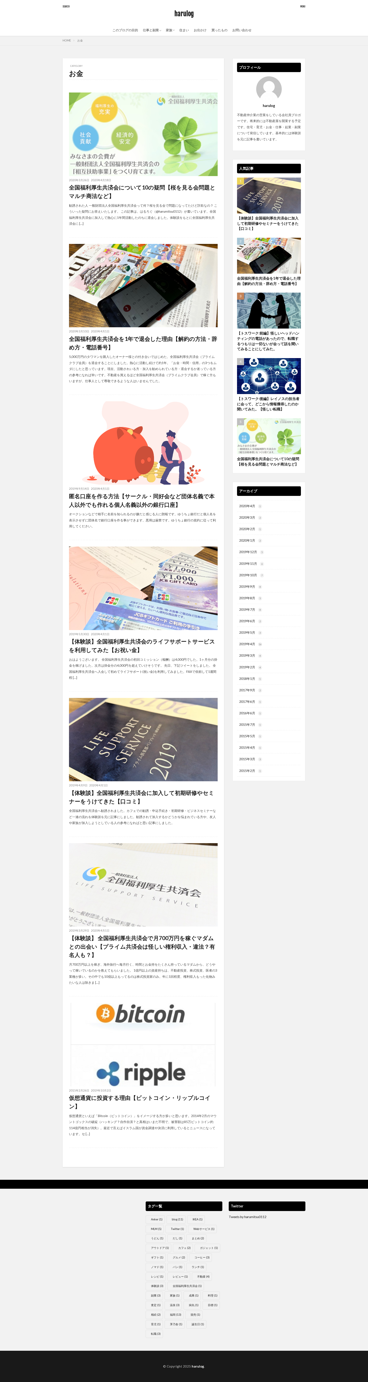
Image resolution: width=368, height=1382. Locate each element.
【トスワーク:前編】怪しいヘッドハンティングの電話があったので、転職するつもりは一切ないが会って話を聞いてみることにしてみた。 (268, 341)
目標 (212, 1305)
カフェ (184, 1248)
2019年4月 (250, 644)
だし (177, 1238)
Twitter (177, 1229)
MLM (156, 1229)
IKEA (198, 1219)
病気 (193, 1305)
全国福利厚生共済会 (187, 1286)
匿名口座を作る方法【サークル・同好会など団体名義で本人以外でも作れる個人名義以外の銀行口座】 (142, 500)
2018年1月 (250, 678)
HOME (67, 40)
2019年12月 (251, 552)
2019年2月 (250, 667)
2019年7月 (250, 609)
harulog (184, 14)
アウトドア (160, 1248)
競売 (195, 1314)
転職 (156, 1333)
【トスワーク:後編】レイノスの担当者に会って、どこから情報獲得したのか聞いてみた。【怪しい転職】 (268, 404)
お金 (80, 40)
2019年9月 (250, 586)
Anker (156, 1219)
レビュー (180, 1276)
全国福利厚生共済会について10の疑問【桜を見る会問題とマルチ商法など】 (142, 191)
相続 (156, 1314)
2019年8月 (250, 598)
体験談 (157, 1286)
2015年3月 (250, 759)
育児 (156, 1324)
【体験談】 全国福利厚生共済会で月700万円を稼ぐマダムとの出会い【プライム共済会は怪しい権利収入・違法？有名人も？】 (142, 946)
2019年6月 (250, 621)
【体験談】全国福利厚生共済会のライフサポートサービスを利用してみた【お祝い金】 (142, 645)
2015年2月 (250, 771)
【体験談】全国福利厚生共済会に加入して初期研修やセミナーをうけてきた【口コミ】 (141, 797)
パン (177, 1267)
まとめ (198, 1238)
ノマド (157, 1267)
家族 (175, 1295)
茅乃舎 (176, 1324)
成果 (193, 1295)
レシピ (157, 1276)
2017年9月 (250, 690)
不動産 (203, 1276)
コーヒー (202, 1257)
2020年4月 (250, 506)
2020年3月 (250, 517)
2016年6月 (250, 713)
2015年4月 (250, 747)
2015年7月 (250, 724)
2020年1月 (250, 540)
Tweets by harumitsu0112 (247, 1217)
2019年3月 (250, 655)
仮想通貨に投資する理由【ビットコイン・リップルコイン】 (140, 1102)
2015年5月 (250, 736)
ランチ (198, 1267)
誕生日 (198, 1324)
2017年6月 (250, 701)
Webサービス (203, 1229)
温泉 (175, 1305)
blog (177, 1219)
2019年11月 (251, 563)
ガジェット (209, 1248)
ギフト (157, 1257)
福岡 (175, 1314)
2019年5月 (250, 632)
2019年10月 (251, 575)
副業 (156, 1295)
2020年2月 (250, 529)
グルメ (179, 1257)
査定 (156, 1305)
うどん (157, 1238)
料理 (212, 1295)
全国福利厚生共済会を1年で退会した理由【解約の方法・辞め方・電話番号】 (143, 343)
